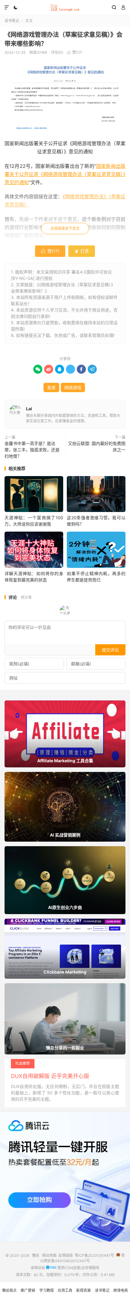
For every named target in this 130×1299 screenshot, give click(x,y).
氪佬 (51, 387)
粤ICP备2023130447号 (94, 1255)
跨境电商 (120, 1290)
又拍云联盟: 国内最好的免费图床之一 (96, 446)
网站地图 (49, 1255)
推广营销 (28, 1290)
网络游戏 (72, 387)
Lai (29, 408)
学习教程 (46, 1290)
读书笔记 (12, 20)
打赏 (81, 251)
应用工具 (65, 1290)
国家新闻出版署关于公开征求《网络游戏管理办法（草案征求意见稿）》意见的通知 (65, 174)
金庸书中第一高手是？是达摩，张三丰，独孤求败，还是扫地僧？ (32, 450)
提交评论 (110, 649)
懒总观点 (9, 1290)
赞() (74, 52)
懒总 (65, 7)
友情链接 (65, 1255)
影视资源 (83, 1290)
